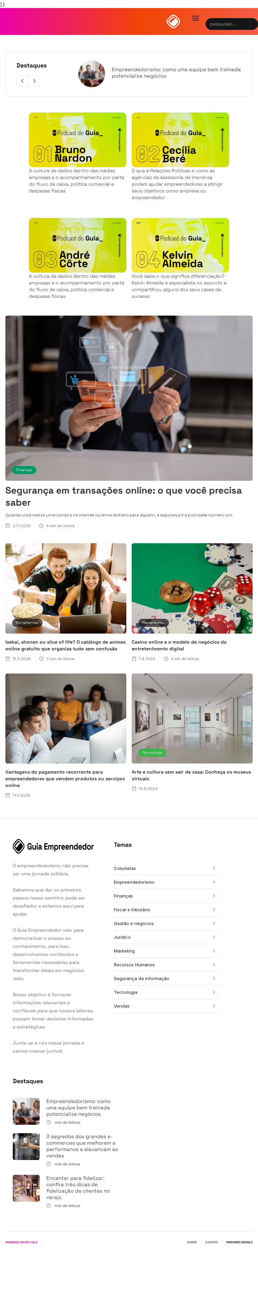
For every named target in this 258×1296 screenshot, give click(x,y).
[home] (173, 21)
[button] (195, 18)
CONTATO (211, 1242)
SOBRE (192, 1242)
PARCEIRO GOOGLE (239, 1242)
